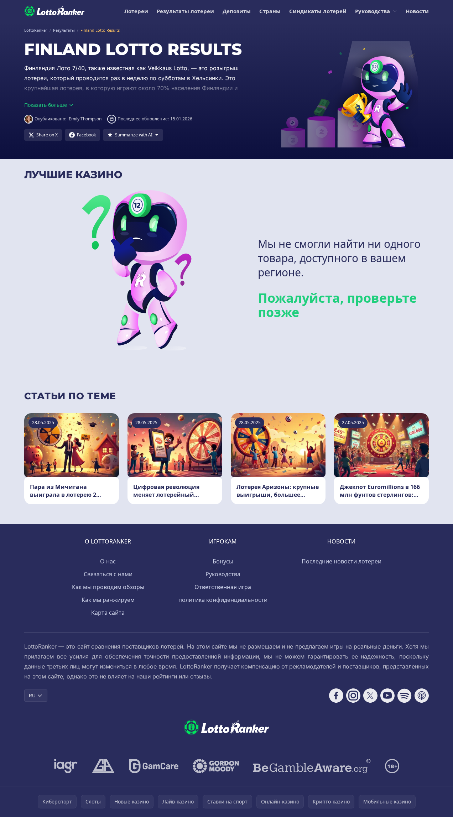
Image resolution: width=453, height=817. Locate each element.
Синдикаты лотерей (318, 11)
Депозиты (237, 11)
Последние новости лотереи (341, 561)
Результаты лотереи (185, 11)
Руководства (372, 11)
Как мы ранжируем (108, 600)
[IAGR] (66, 766)
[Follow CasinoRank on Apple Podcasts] (422, 695)
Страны (270, 11)
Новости (417, 11)
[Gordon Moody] (216, 766)
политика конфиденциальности (222, 600)
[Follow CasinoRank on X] (370, 695)
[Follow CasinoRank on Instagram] (353, 695)
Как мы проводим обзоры (108, 587)
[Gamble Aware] (312, 766)
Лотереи (136, 11)
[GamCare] (153, 766)
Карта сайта (108, 612)
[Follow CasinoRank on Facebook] (336, 695)
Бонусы (223, 561)
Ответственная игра (222, 587)
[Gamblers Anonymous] (103, 766)
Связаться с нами (108, 574)
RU (32, 695)
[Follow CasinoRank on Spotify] (404, 695)
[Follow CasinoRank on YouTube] (387, 695)
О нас (108, 561)
